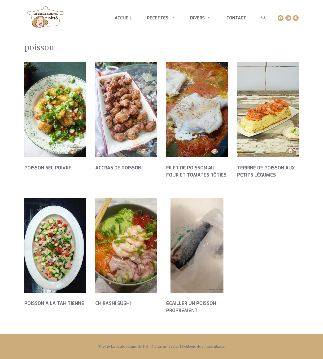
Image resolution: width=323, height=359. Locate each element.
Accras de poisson (118, 168)
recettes (157, 18)
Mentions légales (165, 346)
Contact (236, 18)
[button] (263, 18)
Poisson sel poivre (47, 168)
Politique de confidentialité (203, 346)
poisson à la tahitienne (54, 303)
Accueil (123, 18)
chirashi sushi (113, 303)
